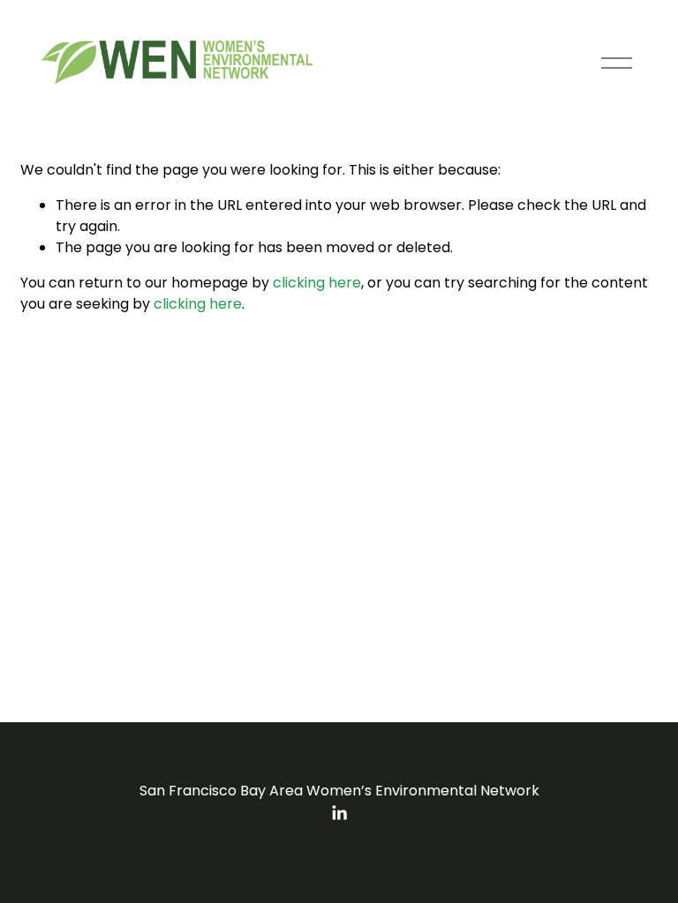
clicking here (317, 282)
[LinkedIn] (339, 813)
